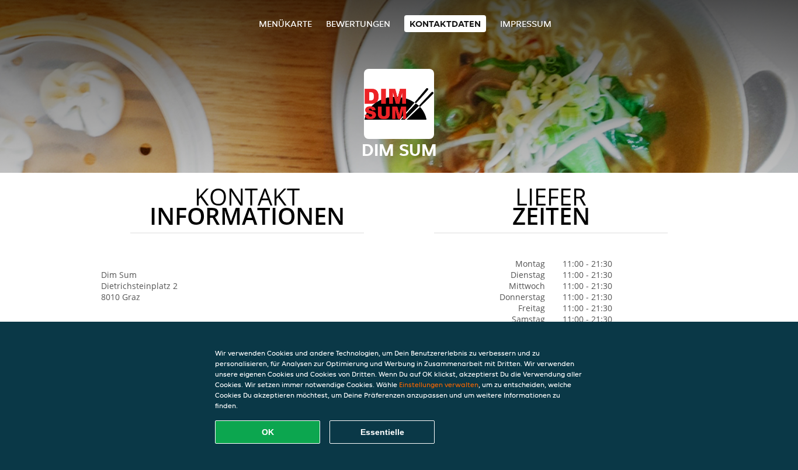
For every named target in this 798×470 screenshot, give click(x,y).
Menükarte (285, 24)
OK (268, 432)
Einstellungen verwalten (438, 384)
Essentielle (382, 432)
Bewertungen (358, 24)
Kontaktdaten (445, 24)
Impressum (525, 24)
